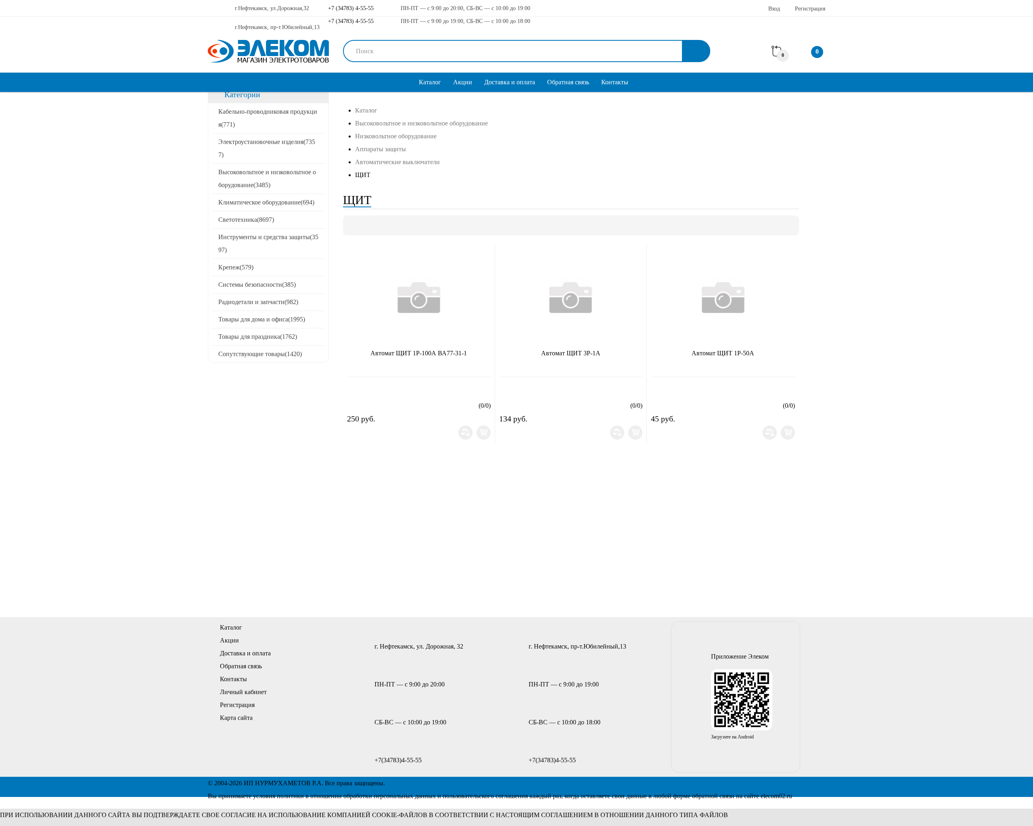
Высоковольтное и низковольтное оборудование (267, 178)
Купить (484, 433)
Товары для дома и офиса (261, 319)
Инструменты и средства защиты (268, 243)
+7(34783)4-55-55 (398, 760)
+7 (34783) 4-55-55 (350, 8)
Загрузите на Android (732, 737)
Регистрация (810, 9)
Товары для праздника (257, 336)
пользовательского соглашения (485, 796)
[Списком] (367, 225)
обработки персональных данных (389, 796)
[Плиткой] (353, 225)
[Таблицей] (380, 225)
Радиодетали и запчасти (258, 301)
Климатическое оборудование (266, 202)
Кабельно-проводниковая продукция (267, 118)
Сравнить (465, 433)
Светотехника (246, 219)
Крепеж (235, 267)
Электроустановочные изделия (266, 148)
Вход (774, 9)
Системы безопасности (257, 284)
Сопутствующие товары (260, 353)
